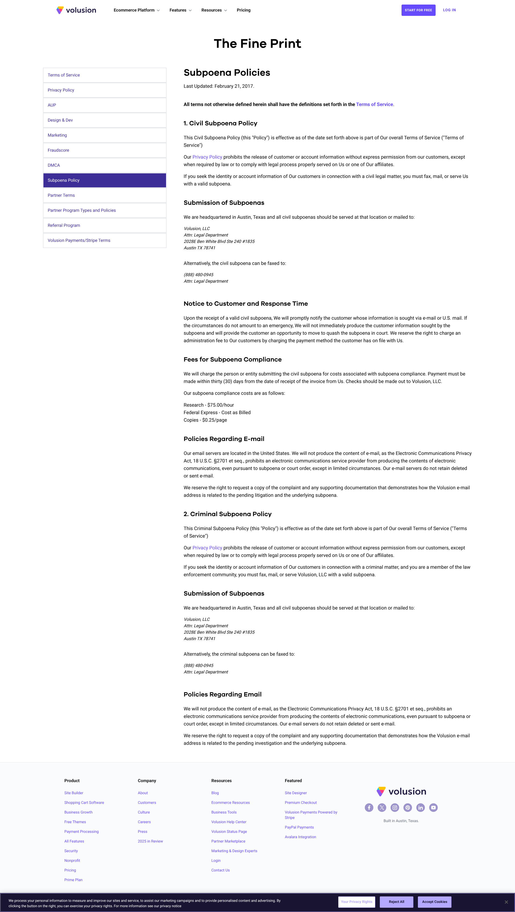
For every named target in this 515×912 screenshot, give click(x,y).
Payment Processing (81, 832)
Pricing (244, 10)
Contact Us (220, 870)
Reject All (396, 902)
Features (178, 10)
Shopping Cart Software (84, 803)
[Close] (506, 902)
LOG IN (449, 10)
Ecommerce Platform (134, 10)
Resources (211, 10)
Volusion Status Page (229, 832)
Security (71, 851)
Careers (144, 822)
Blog (215, 793)
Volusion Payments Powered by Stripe (311, 815)
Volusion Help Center (229, 822)
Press (142, 832)
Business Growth (78, 812)
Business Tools (224, 812)
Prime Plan (73, 880)
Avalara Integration (300, 837)
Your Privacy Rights (357, 902)
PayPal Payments (299, 827)
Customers (147, 803)
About (143, 793)
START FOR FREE (418, 10)
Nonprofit (72, 861)
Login (216, 861)
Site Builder (73, 793)
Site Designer (296, 793)
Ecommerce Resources (230, 803)
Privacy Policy (208, 157)
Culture (144, 812)
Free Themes (75, 822)
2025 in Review (150, 841)
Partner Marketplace (228, 841)
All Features (74, 841)
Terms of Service (374, 104)
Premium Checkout (301, 803)
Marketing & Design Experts (234, 851)
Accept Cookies (434, 902)
